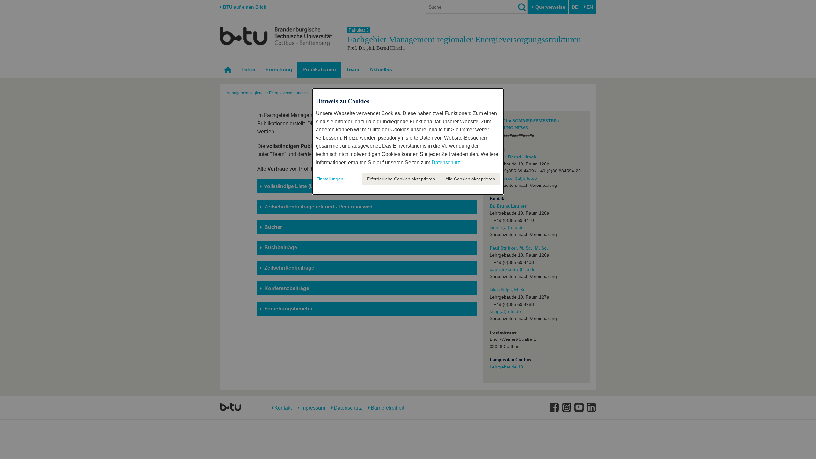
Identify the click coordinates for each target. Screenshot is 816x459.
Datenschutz (446, 162)
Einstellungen (329, 178)
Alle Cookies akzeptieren (470, 178)
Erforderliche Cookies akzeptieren (401, 178)
